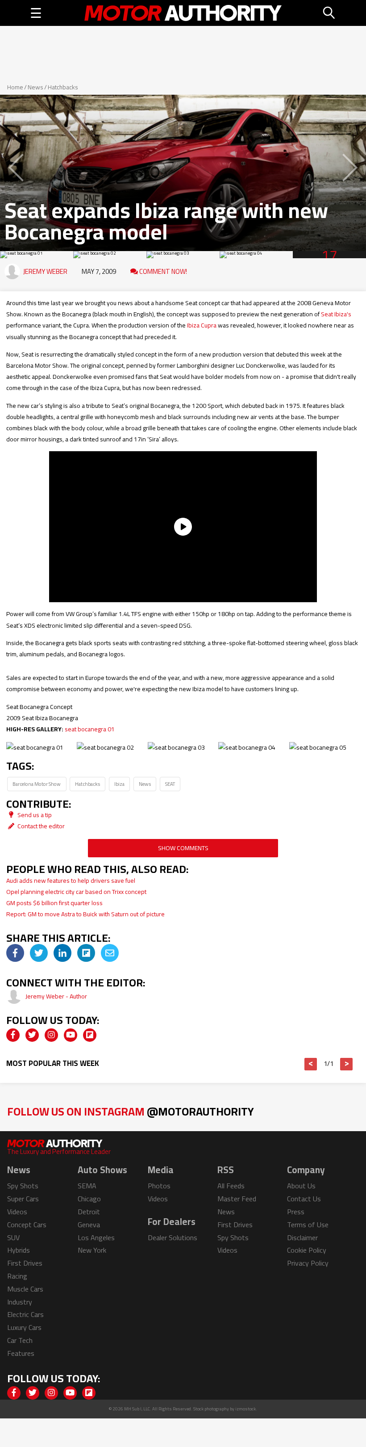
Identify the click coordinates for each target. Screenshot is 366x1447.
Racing (17, 1276)
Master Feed (236, 1198)
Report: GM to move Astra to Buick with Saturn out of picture (85, 914)
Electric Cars (25, 1314)
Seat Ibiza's (336, 314)
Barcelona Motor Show (36, 784)
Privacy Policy (308, 1263)
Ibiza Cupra (201, 325)
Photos (159, 1185)
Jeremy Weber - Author (56, 996)
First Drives (24, 1263)
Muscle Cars (25, 1289)
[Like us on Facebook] (13, 1035)
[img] (15, 953)
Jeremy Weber (45, 271)
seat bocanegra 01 (90, 729)
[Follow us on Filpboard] (89, 1035)
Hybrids (18, 1250)
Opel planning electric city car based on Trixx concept (76, 892)
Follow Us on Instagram (130, 1111)
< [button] (310, 1064)
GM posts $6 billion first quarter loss (54, 903)
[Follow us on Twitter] (32, 1035)
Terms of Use (308, 1224)
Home (15, 87)
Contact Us (304, 1198)
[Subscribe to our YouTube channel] (70, 1035)
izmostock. (246, 1409)
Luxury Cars (24, 1327)
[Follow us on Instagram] (51, 1035)
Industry (19, 1302)
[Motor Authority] (183, 13)
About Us (301, 1185)
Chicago (89, 1198)
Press (295, 1211)
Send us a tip (34, 815)
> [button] (346, 1064)
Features (20, 1353)
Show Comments (183, 848)
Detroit (89, 1211)
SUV (13, 1237)
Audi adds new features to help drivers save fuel (70, 880)
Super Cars (23, 1198)
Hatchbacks (63, 87)
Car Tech (20, 1340)
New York (92, 1250)
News (35, 87)
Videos (17, 1211)
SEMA (87, 1185)
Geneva (89, 1224)
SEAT (170, 784)
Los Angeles (96, 1237)
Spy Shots (22, 1185)
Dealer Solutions (172, 1237)
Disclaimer (302, 1237)
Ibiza (119, 784)
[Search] (329, 13)
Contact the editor (40, 826)
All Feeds (231, 1185)
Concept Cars (26, 1224)
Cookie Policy (306, 1250)
